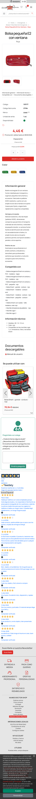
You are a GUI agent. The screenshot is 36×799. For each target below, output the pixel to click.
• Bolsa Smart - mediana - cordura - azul (16, 291)
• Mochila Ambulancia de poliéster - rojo (18, 308)
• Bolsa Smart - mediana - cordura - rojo (18, 295)
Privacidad (17, 781)
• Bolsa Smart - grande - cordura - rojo (17, 287)
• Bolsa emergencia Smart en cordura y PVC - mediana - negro (17, 272)
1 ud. (25, 117)
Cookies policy (8, 781)
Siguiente (10, 492)
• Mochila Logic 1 (10, 311)
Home (11, 23)
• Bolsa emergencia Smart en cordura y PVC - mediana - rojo (17, 278)
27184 (25, 108)
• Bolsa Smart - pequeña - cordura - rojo (16, 299)
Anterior (3, 492)
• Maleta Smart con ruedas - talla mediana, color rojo (16, 304)
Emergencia (21, 23)
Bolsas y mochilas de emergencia (16, 25)
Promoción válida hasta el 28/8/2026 (18, 135)
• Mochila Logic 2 (10, 313)
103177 (25, 104)
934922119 (16, 2)
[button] (25, 1)
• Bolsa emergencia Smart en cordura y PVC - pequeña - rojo (17, 283)
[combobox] (22, 1)
